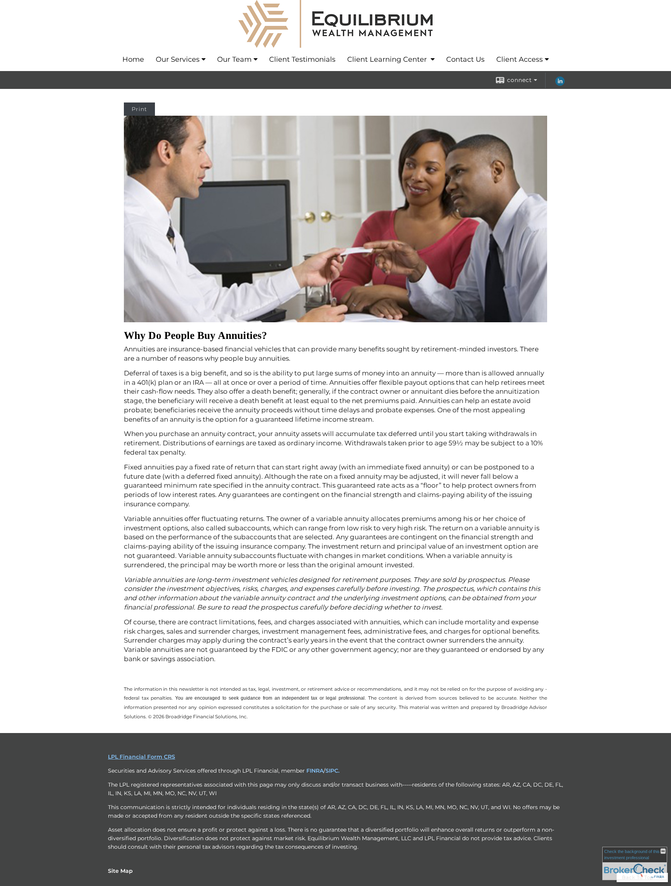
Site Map (120, 870)
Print (139, 109)
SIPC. (332, 770)
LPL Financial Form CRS (141, 756)
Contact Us (465, 59)
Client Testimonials (302, 59)
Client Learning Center (388, 59)
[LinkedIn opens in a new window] (560, 83)
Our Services (178, 59)
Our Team (234, 59)
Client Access (519, 59)
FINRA (314, 770)
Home (133, 59)
